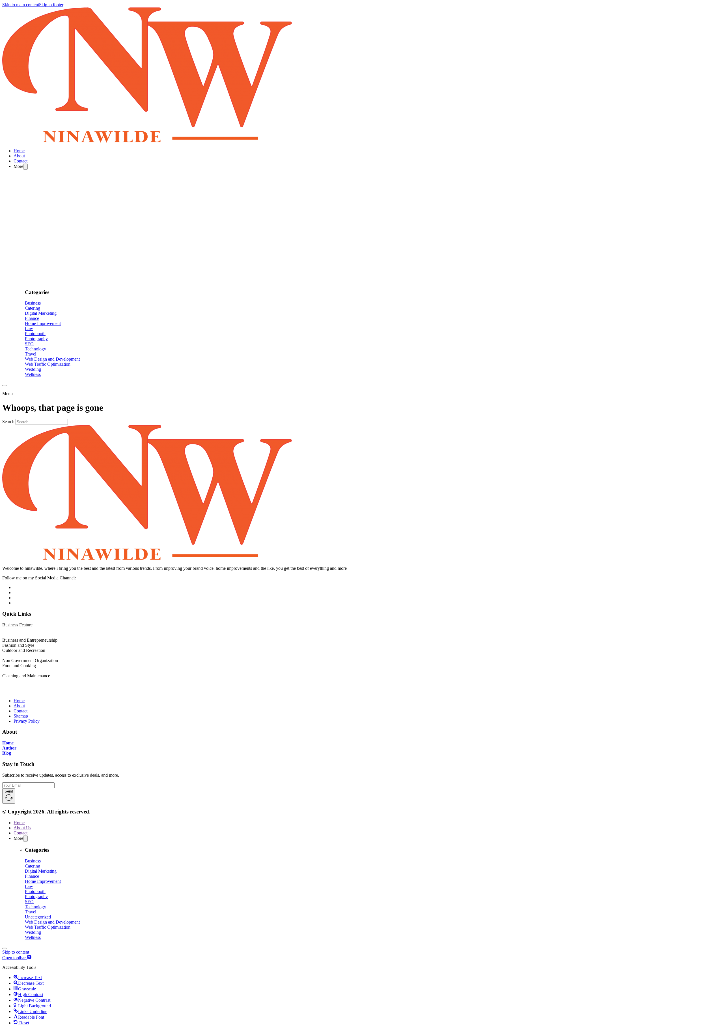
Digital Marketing (41, 313)
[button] (16, 957)
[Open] (4, 385)
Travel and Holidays (20, 670)
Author (9, 748)
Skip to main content (20, 4)
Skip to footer (51, 4)
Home (19, 150)
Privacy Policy (27, 721)
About (19, 155)
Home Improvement (43, 323)
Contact (20, 161)
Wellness (33, 374)
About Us (22, 827)
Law (29, 328)
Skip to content (15, 952)
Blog (6, 753)
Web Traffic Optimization (47, 364)
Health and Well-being (22, 655)
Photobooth (35, 333)
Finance (32, 318)
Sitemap (21, 716)
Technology (35, 348)
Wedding (33, 369)
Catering (32, 308)
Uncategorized (38, 917)
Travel (30, 354)
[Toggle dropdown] (25, 167)
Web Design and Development (52, 359)
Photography (36, 338)
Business (33, 303)
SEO (29, 343)
